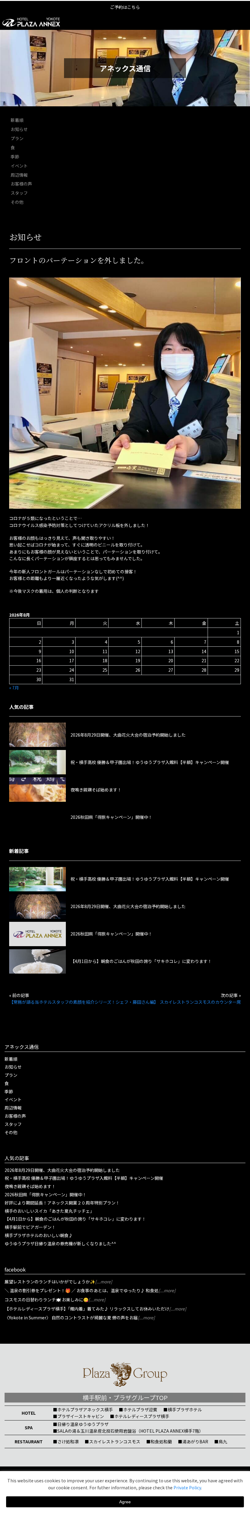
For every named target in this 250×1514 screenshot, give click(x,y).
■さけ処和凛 (66, 1441)
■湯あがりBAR (193, 1441)
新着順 (17, 120)
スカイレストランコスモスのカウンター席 (200, 1002)
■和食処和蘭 (159, 1441)
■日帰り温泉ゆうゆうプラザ (81, 1424)
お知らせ (19, 129)
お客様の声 (21, 184)
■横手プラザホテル (182, 1409)
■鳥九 (220, 1441)
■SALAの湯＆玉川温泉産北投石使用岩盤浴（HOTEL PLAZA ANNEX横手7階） (128, 1431)
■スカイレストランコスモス (112, 1441)
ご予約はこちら (125, 7)
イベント (19, 166)
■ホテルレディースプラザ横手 (139, 1416)
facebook (15, 1269)
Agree (125, 1501)
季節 (15, 157)
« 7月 (14, 687)
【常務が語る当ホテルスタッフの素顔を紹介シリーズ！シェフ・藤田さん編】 (83, 1002)
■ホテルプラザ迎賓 (138, 1409)
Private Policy (187, 1487)
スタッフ (19, 193)
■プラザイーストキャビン (78, 1416)
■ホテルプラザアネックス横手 (83, 1409)
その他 (17, 202)
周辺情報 (19, 175)
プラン (17, 138)
